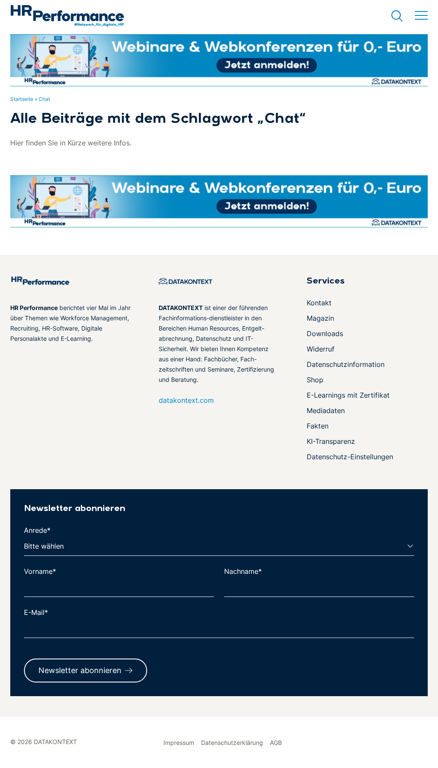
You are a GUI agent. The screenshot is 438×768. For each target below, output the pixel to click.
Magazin (320, 318)
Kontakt (319, 302)
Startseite (21, 99)
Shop (315, 379)
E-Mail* (36, 612)
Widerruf (320, 349)
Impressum (178, 742)
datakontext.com (186, 400)
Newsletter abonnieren (79, 670)
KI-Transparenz (331, 441)
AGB (276, 742)
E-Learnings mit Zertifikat (348, 395)
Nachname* (243, 571)
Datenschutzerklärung (232, 742)
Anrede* (37, 530)
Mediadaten (326, 410)
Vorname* (40, 571)
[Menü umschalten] (421, 15)
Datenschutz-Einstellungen (350, 456)
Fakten (317, 426)
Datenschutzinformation (346, 364)
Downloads (325, 333)
